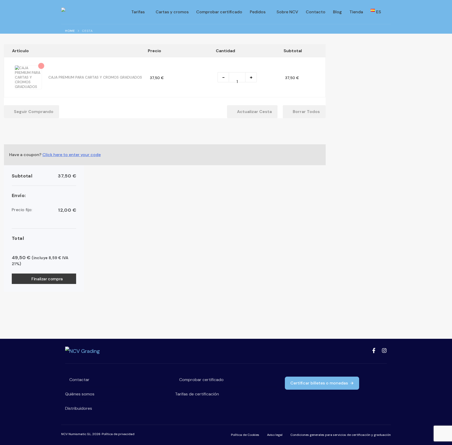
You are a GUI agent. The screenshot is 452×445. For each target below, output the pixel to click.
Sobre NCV (287, 12)
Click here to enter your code (71, 154)
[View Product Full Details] (28, 70)
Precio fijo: (44, 210)
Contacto (315, 12)
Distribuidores (78, 408)
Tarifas (138, 12)
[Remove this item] (41, 66)
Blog (337, 12)
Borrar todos (306, 111)
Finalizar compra (47, 279)
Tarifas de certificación (197, 394)
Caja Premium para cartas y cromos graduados (95, 77)
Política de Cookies (245, 435)
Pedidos (257, 12)
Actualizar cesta (254, 111)
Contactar (78, 379)
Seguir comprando (33, 111)
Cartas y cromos (172, 12)
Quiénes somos (79, 394)
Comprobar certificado (219, 12)
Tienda (356, 12)
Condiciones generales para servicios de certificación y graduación (340, 435)
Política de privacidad (118, 434)
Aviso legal (274, 435)
